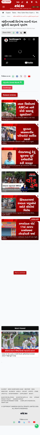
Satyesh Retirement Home (9, 400)
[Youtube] (34, 422)
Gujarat (8, 12)
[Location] (32, 2)
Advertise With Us (22, 397)
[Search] (36, 1)
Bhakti (31, 393)
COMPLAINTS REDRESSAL (27, 400)
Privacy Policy (6, 399)
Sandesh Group (18, 399)
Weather (27, 389)
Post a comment (20, 273)
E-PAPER (7, 2)
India (33, 389)
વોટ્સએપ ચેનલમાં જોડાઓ (11, 82)
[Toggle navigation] (3, 6)
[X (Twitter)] (21, 33)
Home (3, 16)
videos (8, 16)
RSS (31, 397)
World (18, 391)
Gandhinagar (7, 87)
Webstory (4, 391)
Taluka (14, 12)
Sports (30, 391)
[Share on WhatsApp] (37, 426)
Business (12, 391)
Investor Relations (7, 397)
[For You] (22, 1)
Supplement (24, 393)
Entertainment (13, 393)
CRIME (36, 391)
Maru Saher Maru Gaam (25, 12)
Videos (3, 28)
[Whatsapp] (14, 422)
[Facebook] (17, 33)
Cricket (24, 391)
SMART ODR (4, 402)
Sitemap (36, 397)
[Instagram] (29, 422)
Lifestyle (4, 393)
